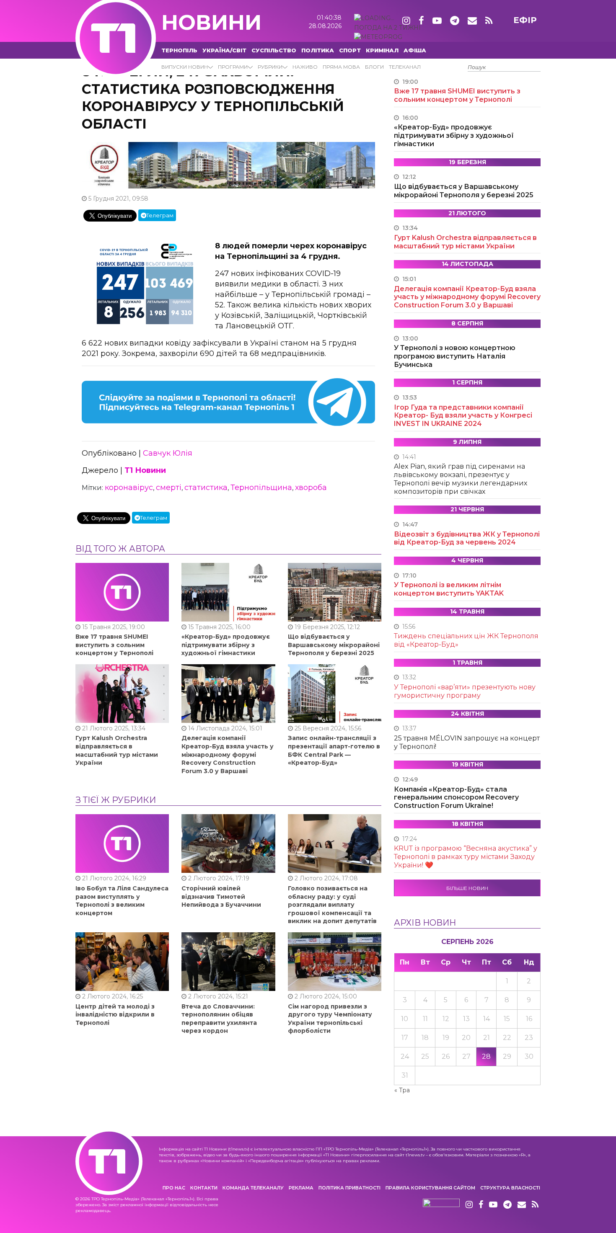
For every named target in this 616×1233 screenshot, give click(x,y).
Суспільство (273, 50)
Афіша (415, 50)
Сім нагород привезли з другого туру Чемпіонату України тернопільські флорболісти (330, 1019)
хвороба (311, 487)
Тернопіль (179, 50)
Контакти (203, 1188)
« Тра (402, 1090)
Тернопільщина (261, 487)
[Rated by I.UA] (441, 1205)
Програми (233, 67)
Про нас (174, 1188)
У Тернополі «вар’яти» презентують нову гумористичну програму (465, 691)
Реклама (301, 1188)
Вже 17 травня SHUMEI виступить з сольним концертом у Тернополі (114, 645)
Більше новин (467, 888)
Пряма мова (341, 67)
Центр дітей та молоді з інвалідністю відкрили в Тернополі (115, 1015)
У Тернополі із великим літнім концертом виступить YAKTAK (449, 589)
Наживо (305, 67)
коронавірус (129, 487)
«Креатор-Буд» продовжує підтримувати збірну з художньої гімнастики (225, 645)
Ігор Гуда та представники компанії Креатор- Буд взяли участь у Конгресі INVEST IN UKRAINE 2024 (463, 415)
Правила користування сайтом (430, 1188)
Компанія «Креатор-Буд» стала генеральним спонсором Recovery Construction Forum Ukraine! (456, 797)
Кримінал (382, 50)
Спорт (350, 50)
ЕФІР (525, 20)
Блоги (374, 67)
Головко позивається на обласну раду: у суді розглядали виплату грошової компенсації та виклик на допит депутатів (332, 905)
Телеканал (405, 67)
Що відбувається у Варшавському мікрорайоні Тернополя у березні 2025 (334, 645)
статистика (206, 487)
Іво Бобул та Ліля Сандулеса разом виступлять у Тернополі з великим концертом (121, 901)
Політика (317, 50)
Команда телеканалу (253, 1188)
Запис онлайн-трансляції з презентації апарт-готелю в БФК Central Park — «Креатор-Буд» (334, 750)
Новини (211, 22)
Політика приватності (349, 1188)
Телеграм (159, 215)
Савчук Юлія (167, 453)
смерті (168, 487)
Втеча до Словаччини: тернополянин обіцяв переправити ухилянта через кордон (219, 1019)
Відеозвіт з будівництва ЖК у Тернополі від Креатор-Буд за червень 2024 (467, 538)
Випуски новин (184, 67)
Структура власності (510, 1188)
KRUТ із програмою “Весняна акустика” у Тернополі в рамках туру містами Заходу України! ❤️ (465, 856)
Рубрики (270, 67)
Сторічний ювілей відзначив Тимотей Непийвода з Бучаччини (221, 896)
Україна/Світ (224, 50)
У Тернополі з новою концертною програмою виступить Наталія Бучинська (454, 356)
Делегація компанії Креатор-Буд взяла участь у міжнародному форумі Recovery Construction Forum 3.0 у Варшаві (227, 754)
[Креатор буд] (228, 164)
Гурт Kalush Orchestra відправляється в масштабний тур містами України (116, 750)
